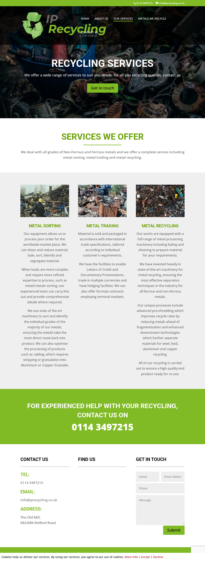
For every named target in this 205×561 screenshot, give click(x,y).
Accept (145, 557)
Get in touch (102, 88)
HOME (85, 18)
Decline (158, 557)
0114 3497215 (145, 3)
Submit (174, 530)
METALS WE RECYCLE (152, 18)
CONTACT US (89, 32)
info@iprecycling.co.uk (38, 500)
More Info (131, 557)
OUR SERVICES (123, 18)
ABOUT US (101, 18)
